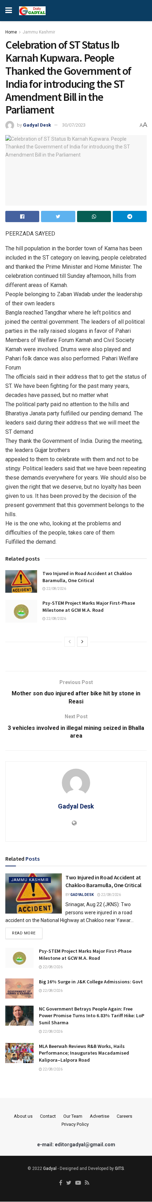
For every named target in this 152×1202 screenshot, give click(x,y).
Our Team (72, 1116)
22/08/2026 (56, 589)
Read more (24, 933)
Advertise (99, 1116)
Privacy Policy (75, 1124)
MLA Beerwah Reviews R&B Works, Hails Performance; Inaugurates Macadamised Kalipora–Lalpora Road (84, 1053)
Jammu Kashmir (39, 32)
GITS (119, 1168)
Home (11, 32)
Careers (124, 1116)
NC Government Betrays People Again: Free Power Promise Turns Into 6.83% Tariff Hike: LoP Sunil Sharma (91, 1016)
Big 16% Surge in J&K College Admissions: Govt (91, 981)
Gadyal (50, 1168)
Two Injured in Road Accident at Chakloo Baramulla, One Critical (87, 577)
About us (23, 1116)
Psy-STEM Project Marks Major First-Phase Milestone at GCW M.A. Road (88, 606)
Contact (48, 1116)
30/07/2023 (74, 125)
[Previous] (69, 642)
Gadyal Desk (37, 125)
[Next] (82, 642)
